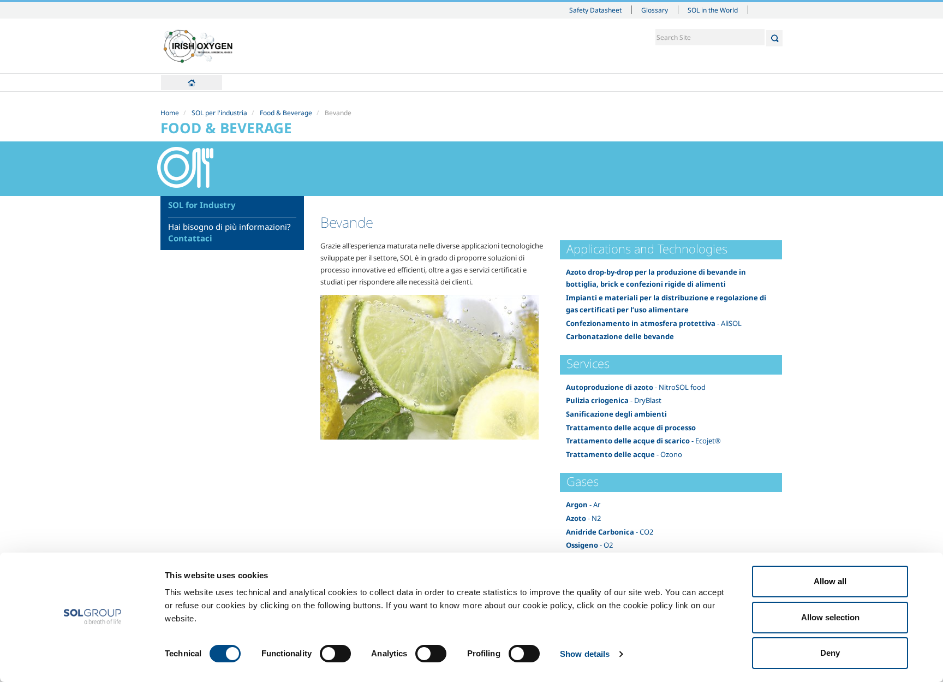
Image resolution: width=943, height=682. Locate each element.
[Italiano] (198, 46)
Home (191, 82)
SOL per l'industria (219, 112)
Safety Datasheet (595, 9)
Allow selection (830, 617)
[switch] (335, 653)
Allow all (830, 581)
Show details (585, 654)
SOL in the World (713, 9)
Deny (830, 652)
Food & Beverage (286, 112)
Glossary (654, 9)
